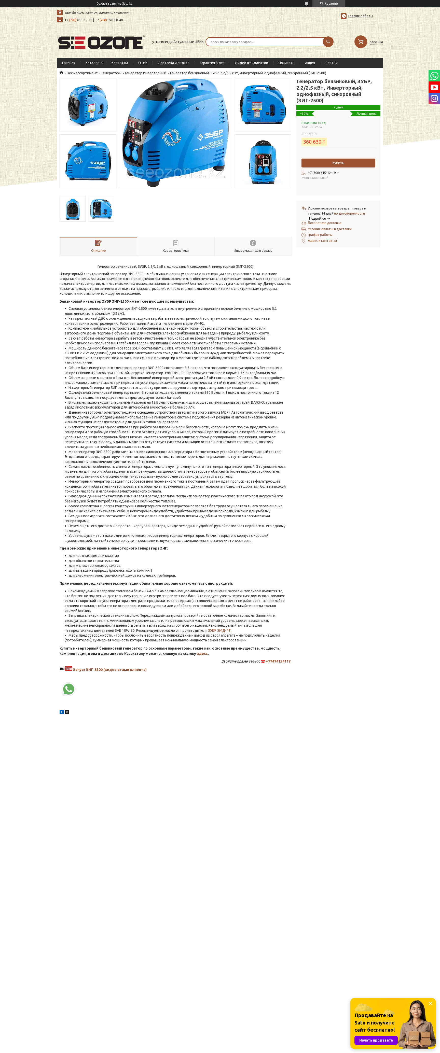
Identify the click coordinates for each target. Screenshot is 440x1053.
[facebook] (62, 713)
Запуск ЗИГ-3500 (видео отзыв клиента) (110, 670)
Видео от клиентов (251, 63)
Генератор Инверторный (145, 73)
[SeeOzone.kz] (101, 41)
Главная (68, 63)
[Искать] (328, 41)
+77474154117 (278, 661)
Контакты (120, 63)
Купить (338, 163)
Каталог (92, 63)
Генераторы (111, 73)
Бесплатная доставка (324, 223)
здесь (202, 654)
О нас (142, 63)
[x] (67, 713)
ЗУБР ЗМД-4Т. (219, 630)
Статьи (331, 63)
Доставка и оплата (173, 63)
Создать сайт (107, 3)
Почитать (287, 63)
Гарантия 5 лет (212, 63)
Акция (310, 63)
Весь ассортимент (82, 73)
